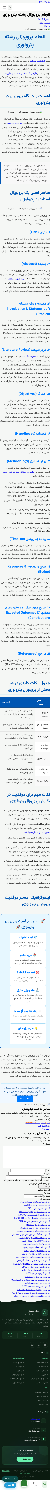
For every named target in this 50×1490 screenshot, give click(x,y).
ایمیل (47, 1173)
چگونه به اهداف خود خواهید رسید (19, 472)
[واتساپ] (45, 1345)
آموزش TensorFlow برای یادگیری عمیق (34, 1237)
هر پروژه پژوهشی (14, 123)
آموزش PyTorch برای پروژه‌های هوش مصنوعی (31, 1234)
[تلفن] (38, 1345)
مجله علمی (31, 1476)
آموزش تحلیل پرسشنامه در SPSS (36, 1286)
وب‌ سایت (46, 1177)
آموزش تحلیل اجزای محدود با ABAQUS (34, 1215)
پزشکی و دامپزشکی (40, 1370)
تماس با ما (25, 1099)
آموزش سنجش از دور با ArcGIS (37, 1205)
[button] (10, 7)
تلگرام (8, 1485)
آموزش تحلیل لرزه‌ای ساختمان (38, 1224)
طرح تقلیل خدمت (16, 1378)
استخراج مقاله (42, 1396)
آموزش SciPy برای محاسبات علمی (36, 1244)
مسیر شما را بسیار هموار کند (37, 832)
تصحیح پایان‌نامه (17, 1362)
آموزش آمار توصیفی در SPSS (38, 1273)
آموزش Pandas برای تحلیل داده (37, 1250)
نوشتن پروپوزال (17, 1374)
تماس (24, 1476)
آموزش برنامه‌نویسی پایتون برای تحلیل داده (33, 1257)
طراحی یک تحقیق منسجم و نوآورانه (21, 73)
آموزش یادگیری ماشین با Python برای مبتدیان (31, 1263)
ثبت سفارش (26, 1459)
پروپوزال (47, 26)
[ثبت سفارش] (24, 1483)
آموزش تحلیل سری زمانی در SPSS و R (34, 1267)
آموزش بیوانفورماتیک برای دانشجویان (35, 1202)
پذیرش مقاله (42, 1400)
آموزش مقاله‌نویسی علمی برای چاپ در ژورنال (32, 1296)
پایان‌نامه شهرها (17, 1382)
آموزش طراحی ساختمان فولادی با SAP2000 (32, 1218)
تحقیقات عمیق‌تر (37, 61)
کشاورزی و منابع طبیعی (39, 1378)
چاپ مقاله (43, 1404)
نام (48, 1170)
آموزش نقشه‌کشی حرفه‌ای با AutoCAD (34, 1211)
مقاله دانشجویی (41, 1392)
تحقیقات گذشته (29, 356)
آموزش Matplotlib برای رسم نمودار (36, 1247)
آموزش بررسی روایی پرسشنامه (37, 1276)
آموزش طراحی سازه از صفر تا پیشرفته (35, 1228)
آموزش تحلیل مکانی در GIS (39, 1208)
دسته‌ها (46, 1196)
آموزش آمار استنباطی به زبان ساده (36, 1270)
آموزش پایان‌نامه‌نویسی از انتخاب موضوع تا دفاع (31, 1293)
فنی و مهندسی (41, 1382)
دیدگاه (46, 1144)
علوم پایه (44, 1374)
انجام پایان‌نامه (42, 1362)
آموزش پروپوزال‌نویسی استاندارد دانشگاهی (33, 1289)
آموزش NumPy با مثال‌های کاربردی (36, 1254)
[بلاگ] (32, 1345)
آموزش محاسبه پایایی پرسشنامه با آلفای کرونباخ (30, 1280)
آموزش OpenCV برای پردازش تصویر (35, 1241)
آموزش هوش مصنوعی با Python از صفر (33, 1260)
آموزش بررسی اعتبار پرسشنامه (37, 1283)
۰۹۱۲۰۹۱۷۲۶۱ (8, 1479)
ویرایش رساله (18, 1366)
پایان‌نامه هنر (42, 1366)
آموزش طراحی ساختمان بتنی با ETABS (34, 1221)
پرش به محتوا (44, 1)
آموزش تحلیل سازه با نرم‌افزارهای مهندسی (33, 1231)
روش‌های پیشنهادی (15, 279)
